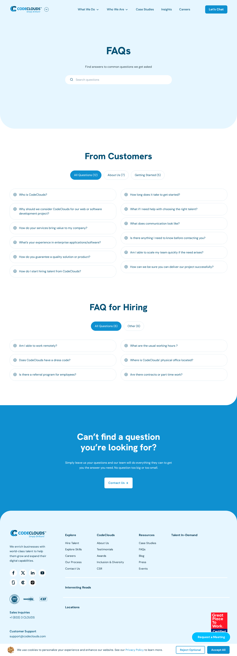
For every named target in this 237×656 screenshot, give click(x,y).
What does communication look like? (155, 223)
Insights (166, 9)
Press (142, 562)
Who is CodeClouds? (33, 195)
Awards (101, 556)
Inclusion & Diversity (110, 562)
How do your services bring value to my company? (53, 228)
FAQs (142, 549)
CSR (99, 568)
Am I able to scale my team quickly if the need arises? (166, 252)
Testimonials (105, 549)
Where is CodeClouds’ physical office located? (161, 360)
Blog (141, 556)
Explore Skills (73, 549)
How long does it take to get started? (155, 195)
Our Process (73, 562)
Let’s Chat (216, 9)
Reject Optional (190, 650)
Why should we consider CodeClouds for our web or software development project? (60, 211)
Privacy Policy (135, 650)
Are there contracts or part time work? (156, 374)
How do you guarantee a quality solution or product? (54, 257)
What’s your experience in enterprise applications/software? (60, 242)
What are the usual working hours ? (154, 346)
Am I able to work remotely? (38, 346)
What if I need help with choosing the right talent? (163, 209)
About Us (103, 543)
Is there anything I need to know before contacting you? (167, 238)
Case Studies (145, 9)
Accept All (218, 650)
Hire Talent (72, 543)
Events (143, 568)
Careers (184, 9)
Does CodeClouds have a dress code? (44, 360)
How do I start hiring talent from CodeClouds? (50, 271)
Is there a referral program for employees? (47, 374)
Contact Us (72, 568)
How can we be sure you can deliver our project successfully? (171, 267)
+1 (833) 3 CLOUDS (22, 617)
